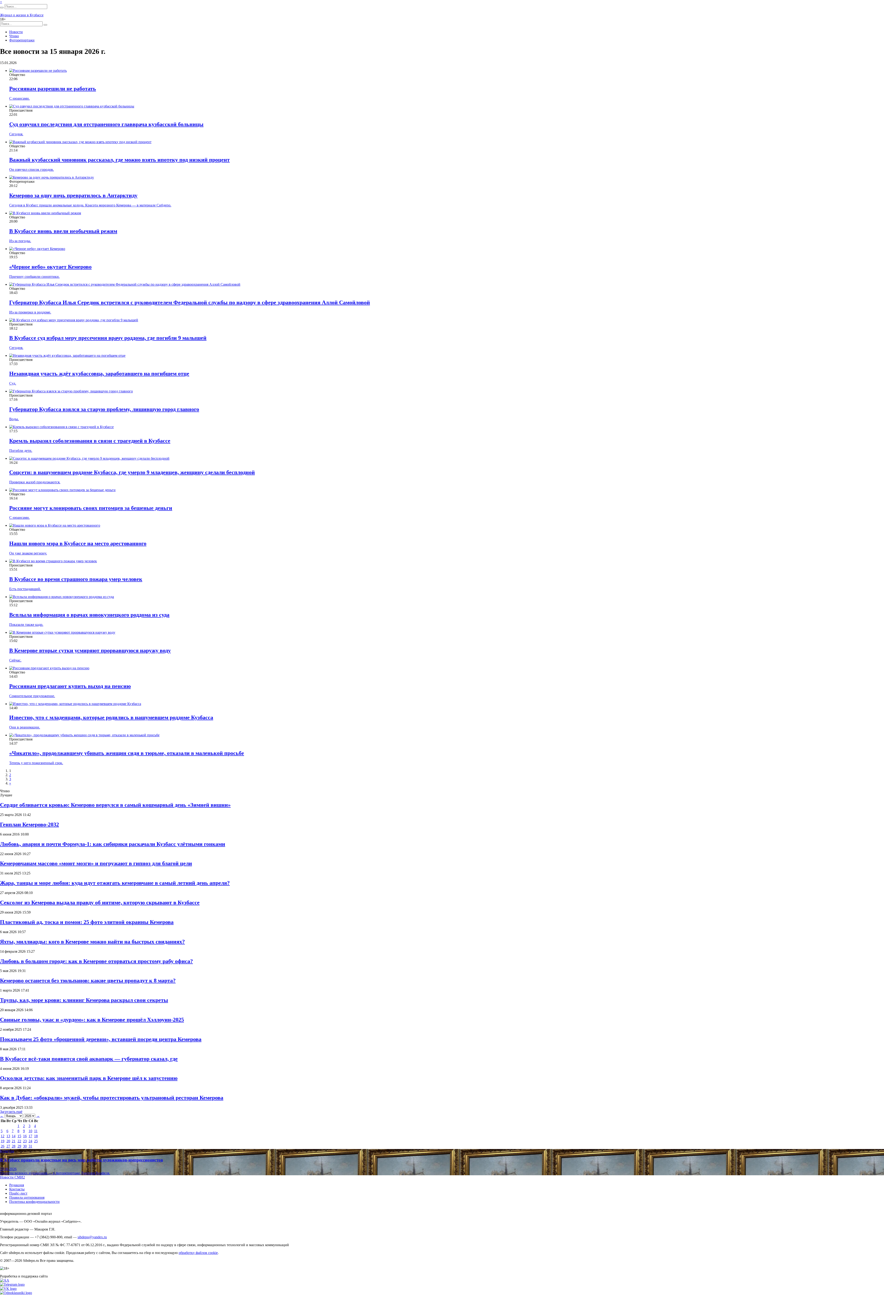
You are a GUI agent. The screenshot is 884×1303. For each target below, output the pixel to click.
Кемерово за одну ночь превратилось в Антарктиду (73, 195)
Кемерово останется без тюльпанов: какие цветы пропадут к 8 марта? (88, 981)
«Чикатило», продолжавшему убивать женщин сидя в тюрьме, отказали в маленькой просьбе (126, 753)
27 (8, 1146)
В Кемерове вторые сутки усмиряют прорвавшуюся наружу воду (90, 650)
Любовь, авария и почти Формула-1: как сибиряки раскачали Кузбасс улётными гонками (112, 844)
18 (36, 1136)
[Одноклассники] (16, 1293)
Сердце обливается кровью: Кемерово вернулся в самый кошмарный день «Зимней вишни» (115, 805)
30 (25, 1146)
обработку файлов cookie (198, 1253)
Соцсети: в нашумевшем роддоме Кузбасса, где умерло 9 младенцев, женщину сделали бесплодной (132, 472)
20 (8, 1141)
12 (2, 1136)
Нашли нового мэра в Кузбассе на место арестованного (77, 543)
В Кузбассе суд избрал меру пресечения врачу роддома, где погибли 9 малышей (107, 338)
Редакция (16, 1185)
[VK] (8, 1289)
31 (30, 1146)
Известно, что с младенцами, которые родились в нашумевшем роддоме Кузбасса (111, 717)
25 (36, 1141)
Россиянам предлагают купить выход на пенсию (70, 686)
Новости (16, 32)
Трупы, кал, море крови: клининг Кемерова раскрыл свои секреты (84, 1000)
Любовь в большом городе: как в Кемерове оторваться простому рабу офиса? (96, 961)
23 (25, 1141)
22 (19, 1141)
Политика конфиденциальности (34, 1202)
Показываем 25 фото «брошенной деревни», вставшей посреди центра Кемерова (100, 1039)
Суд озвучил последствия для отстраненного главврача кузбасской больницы (106, 124)
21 (13, 1141)
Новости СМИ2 (12, 1177)
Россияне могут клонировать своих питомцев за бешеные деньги (90, 508)
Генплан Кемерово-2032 (29, 824)
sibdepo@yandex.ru (92, 1237)
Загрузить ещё (11, 1112)
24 (30, 1141)
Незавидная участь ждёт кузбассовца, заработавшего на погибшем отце (99, 374)
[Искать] (2, 7)
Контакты (17, 1189)
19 (2, 1141)
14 (13, 1136)
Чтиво (14, 36)
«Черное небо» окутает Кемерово (50, 267)
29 (19, 1146)
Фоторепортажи (22, 40)
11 (36, 1131)
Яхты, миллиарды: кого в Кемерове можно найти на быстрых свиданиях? (92, 942)
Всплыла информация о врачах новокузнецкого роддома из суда (89, 615)
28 (13, 1146)
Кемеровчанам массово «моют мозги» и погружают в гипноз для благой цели (96, 863)
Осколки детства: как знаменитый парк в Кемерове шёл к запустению (88, 1078)
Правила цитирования (26, 1197)
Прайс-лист (18, 1193)
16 (25, 1136)
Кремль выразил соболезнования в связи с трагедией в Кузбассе (89, 441)
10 (30, 1131)
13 (8, 1136)
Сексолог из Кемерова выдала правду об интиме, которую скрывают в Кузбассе (100, 902)
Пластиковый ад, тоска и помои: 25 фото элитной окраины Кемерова (87, 922)
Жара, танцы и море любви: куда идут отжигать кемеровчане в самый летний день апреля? (115, 883)
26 (2, 1146)
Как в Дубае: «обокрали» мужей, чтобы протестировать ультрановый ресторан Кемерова (111, 1098)
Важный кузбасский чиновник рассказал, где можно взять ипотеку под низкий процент (119, 160)
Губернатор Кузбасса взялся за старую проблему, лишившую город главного (104, 409)
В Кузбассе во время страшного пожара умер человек (75, 579)
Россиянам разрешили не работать (52, 89)
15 (19, 1136)
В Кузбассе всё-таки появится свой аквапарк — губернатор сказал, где (89, 1059)
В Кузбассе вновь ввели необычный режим (63, 231)
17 (30, 1136)
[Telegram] (12, 1284)
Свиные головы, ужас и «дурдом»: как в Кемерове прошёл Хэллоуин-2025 (92, 1020)
